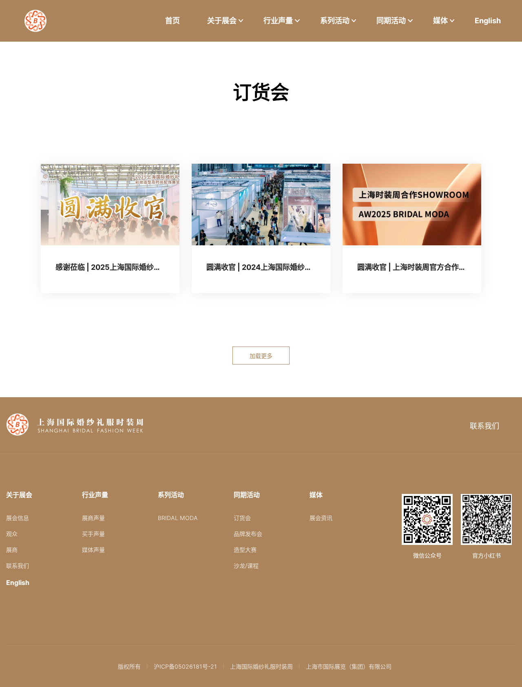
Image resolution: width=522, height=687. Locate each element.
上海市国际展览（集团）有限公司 (349, 666)
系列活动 (334, 20)
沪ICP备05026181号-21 (185, 666)
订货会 (242, 517)
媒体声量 (93, 549)
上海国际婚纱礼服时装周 (261, 666)
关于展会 (222, 20)
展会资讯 (321, 517)
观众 (12, 533)
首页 (172, 20)
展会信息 (17, 517)
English (488, 20)
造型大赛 (245, 549)
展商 (12, 549)
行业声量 (278, 20)
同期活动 (391, 20)
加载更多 (261, 355)
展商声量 (93, 517)
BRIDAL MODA (178, 517)
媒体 (440, 20)
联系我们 (484, 425)
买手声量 (93, 533)
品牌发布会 (248, 533)
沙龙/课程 (246, 565)
